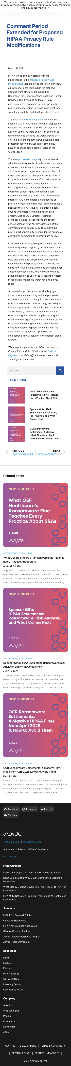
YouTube (12, 815)
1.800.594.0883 (11, 842)
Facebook (13, 809)
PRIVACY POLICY (21, 1053)
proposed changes (28, 159)
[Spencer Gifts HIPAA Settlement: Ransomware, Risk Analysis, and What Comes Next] (35, 620)
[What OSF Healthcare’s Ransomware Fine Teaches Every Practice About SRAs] (35, 515)
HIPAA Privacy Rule (32, 119)
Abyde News (10, 553)
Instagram (31, 809)
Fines (22, 553)
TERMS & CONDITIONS (53, 1045)
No (48, 7)
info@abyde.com (31, 842)
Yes (44, 7)
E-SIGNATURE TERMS (35, 1060)
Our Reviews (10, 856)
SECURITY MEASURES (47, 1053)
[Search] (60, 370)
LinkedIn (48, 809)
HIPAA (29, 553)
